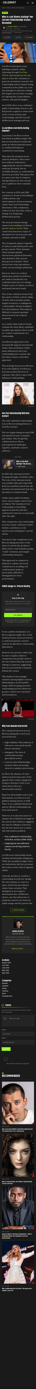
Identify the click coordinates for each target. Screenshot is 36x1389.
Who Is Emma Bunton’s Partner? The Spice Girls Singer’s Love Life (17, 1289)
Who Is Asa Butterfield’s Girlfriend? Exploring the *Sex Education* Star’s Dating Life (17, 1130)
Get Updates (18, 615)
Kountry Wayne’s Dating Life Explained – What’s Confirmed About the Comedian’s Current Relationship (17, 1236)
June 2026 (5, 968)
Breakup (5, 983)
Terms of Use (25, 620)
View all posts (17, 948)
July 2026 (5, 965)
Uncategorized (7, 996)
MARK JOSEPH (13, 26)
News (4, 993)
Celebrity (5, 986)
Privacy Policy (10, 622)
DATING (5, 12)
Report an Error (19, 910)
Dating (8, 7)
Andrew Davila (16, 228)
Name (4, 1030)
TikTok (5, 75)
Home (4, 7)
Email (4, 1038)
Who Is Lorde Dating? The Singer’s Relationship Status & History (17, 1183)
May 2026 (5, 970)
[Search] (28, 3)
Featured (5, 991)
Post (5, 1049)
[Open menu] (33, 3)
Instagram (18, 75)
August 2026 (6, 963)
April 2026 (5, 973)
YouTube (23, 72)
